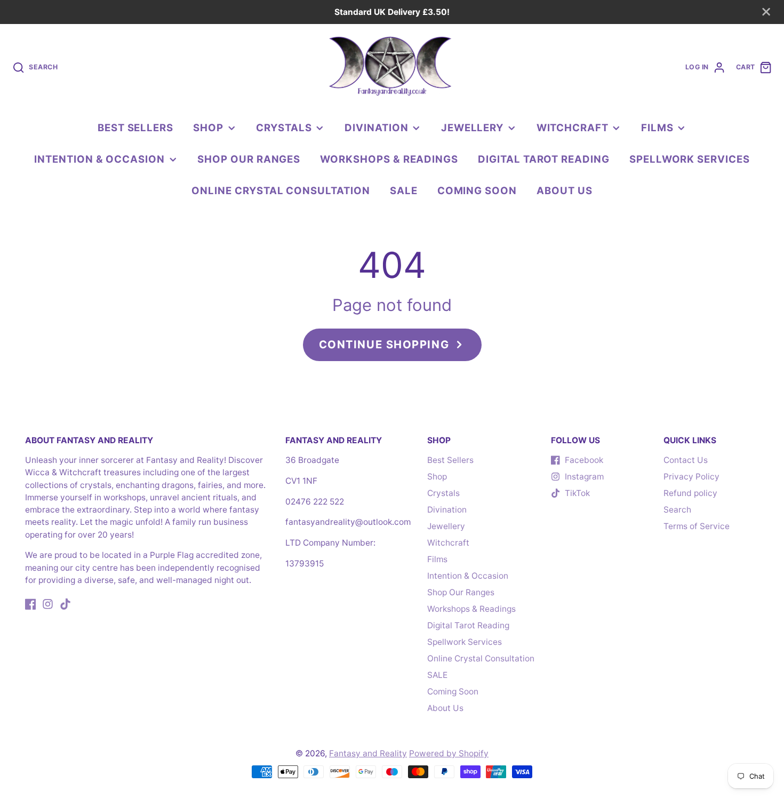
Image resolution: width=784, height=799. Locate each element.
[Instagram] (47, 604)
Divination (376, 127)
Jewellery (472, 127)
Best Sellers (135, 127)
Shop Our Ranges (248, 159)
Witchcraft (573, 127)
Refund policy (690, 493)
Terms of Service (696, 526)
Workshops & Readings (389, 159)
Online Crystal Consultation (280, 190)
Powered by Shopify (449, 753)
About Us (564, 190)
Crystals (283, 127)
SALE (404, 190)
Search (677, 510)
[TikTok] (65, 604)
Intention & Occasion (99, 159)
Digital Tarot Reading (544, 159)
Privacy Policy (691, 477)
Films (657, 127)
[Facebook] (30, 604)
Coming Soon (477, 190)
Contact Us (685, 460)
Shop (208, 127)
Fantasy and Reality (368, 753)
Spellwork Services (689, 159)
